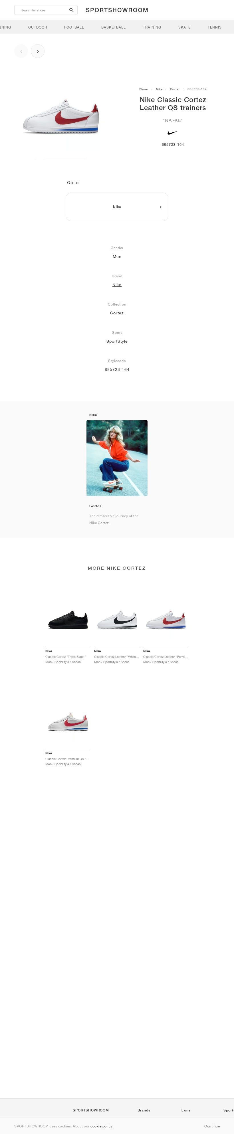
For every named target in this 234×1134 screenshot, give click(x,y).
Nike (159, 89)
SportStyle (117, 341)
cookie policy (101, 1126)
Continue (212, 1126)
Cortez (175, 89)
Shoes (144, 89)
